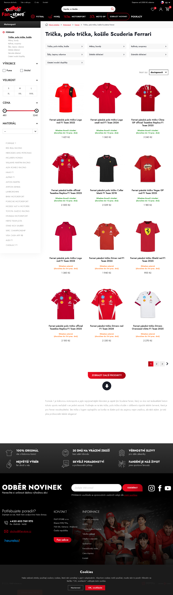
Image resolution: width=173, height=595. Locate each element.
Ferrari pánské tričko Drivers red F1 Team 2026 (106, 327)
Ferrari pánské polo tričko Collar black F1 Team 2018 (106, 192)
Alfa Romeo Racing (16, 167)
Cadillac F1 (11, 245)
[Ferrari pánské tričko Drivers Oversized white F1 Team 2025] (148, 304)
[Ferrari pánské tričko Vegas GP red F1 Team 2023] (148, 168)
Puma (9, 70)
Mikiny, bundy (13, 40)
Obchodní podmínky (90, 519)
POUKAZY (136, 16)
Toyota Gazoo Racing (17, 211)
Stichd (27, 70)
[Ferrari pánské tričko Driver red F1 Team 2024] (106, 236)
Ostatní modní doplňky (16, 56)
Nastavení (75, 587)
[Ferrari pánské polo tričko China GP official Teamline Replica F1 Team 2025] (148, 98)
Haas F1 (10, 172)
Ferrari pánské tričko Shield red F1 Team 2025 (147, 260)
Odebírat (132, 487)
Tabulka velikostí (88, 534)
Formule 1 (11, 143)
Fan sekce (62, 540)
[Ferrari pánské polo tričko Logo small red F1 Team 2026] (106, 98)
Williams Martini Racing (18, 162)
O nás (37, 2)
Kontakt (45, 2)
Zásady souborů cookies (91, 529)
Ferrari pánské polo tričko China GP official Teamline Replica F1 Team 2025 (147, 123)
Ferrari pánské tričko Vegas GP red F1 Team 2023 (148, 192)
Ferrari (10, 32)
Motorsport (10, 24)
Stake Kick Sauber (15, 225)
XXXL (31, 93)
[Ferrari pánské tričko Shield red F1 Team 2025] (148, 236)
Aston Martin (13, 182)
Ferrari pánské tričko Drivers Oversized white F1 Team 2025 (148, 327)
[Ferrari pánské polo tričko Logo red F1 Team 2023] (66, 98)
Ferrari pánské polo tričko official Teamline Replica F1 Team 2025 (66, 327)
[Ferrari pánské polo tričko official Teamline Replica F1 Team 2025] (66, 304)
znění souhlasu (130, 495)
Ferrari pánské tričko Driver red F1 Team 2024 (106, 260)
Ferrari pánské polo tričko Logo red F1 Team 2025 (66, 260)
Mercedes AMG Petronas (18, 152)
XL (9, 93)
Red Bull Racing (14, 148)
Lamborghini (12, 191)
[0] (152, 9)
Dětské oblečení (14, 50)
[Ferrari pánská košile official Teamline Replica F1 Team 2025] (66, 168)
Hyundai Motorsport (17, 216)
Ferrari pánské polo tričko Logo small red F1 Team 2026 (107, 121)
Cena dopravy (88, 553)
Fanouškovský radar (90, 548)
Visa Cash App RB (14, 235)
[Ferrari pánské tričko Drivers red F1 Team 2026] (106, 304)
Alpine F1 (10, 177)
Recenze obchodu (10, 2)
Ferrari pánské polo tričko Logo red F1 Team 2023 (66, 121)
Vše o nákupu (26, 2)
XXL (20, 93)
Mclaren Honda (14, 157)
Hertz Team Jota (14, 220)
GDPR (85, 524)
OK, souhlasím (95, 587)
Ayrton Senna (13, 186)
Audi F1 (9, 240)
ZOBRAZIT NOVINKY (118, 16)
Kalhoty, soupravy (14, 43)
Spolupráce (86, 543)
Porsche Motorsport (17, 201)
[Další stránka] (167, 363)
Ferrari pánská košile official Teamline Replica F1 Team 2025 (66, 192)
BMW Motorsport (15, 196)
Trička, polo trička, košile (20, 37)
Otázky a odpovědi (89, 538)
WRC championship (16, 230)
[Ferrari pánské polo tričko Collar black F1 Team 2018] (106, 168)
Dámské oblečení (14, 53)
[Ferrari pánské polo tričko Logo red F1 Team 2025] (66, 236)
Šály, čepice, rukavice (16, 46)
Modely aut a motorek (17, 206)
